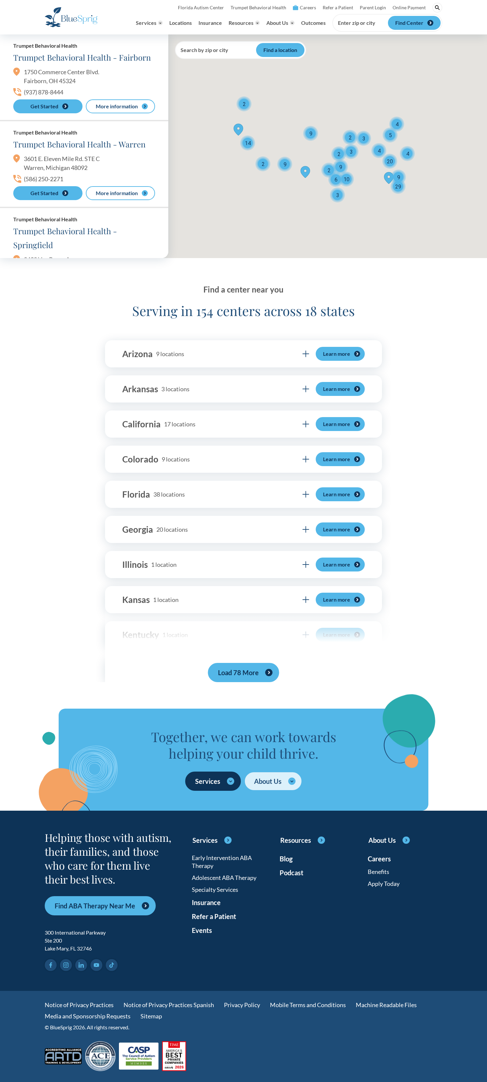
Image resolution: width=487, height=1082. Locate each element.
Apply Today (384, 883)
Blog (286, 859)
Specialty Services (215, 889)
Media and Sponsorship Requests (88, 1016)
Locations (180, 23)
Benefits (378, 871)
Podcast (291, 873)
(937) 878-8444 (43, 92)
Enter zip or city (356, 23)
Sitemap (151, 1016)
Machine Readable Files (386, 1004)
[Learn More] (174, 1056)
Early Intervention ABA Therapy (222, 861)
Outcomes (313, 23)
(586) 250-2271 (43, 179)
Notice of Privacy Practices (79, 1004)
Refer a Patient (338, 7)
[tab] (243, 353)
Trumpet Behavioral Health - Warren (79, 144)
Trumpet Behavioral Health (258, 7)
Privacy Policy (242, 1004)
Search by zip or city (204, 50)
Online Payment (409, 7)
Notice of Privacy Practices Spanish (169, 1004)
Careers (308, 7)
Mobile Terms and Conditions (308, 1004)
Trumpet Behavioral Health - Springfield (65, 238)
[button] (390, 135)
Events (202, 930)
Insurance (210, 23)
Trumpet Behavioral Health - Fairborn (82, 57)
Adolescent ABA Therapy (224, 877)
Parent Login (373, 7)
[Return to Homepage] (71, 17)
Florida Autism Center (201, 7)
